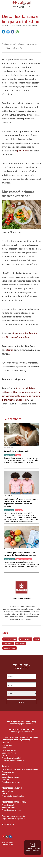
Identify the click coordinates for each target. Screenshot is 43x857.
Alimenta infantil (8, 805)
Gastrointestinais (9, 753)
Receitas (6, 766)
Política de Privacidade (14, 737)
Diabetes (5, 743)
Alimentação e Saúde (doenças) (16, 739)
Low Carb (5, 779)
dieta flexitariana (10, 639)
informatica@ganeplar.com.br (21, 724)
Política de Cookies (30, 737)
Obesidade (6, 748)
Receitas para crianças (11, 782)
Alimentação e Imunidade (12, 758)
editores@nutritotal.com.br (21, 731)
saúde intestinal (10, 648)
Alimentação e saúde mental (13, 760)
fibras (37, 639)
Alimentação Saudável (12, 788)
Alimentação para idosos (11, 810)
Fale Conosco (8, 824)
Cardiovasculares (9, 750)
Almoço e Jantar (8, 772)
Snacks (4, 774)
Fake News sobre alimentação (13, 816)
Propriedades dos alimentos (13, 796)
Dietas (4, 793)
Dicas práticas (7, 791)
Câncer (4, 755)
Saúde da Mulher (8, 807)
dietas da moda (25, 639)
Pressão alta (7, 745)
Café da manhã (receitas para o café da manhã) (20, 769)
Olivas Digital (7, 844)
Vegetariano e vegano (10, 777)
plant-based (8, 644)
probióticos (20, 644)
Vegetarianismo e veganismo (13, 818)
